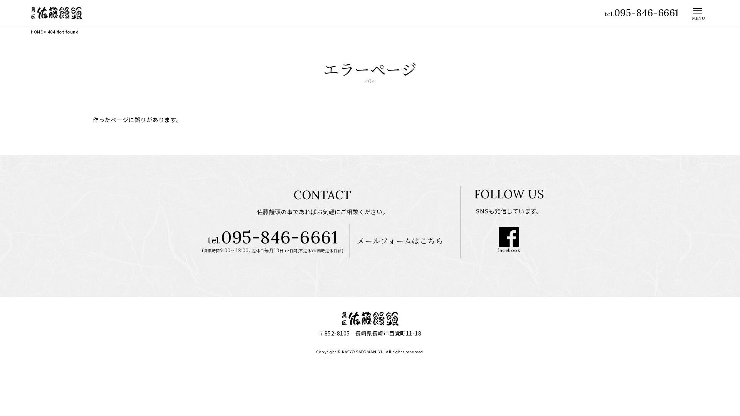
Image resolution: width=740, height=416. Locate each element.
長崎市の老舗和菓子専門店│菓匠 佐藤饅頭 (59, 13)
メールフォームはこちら (400, 240)
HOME (37, 32)
